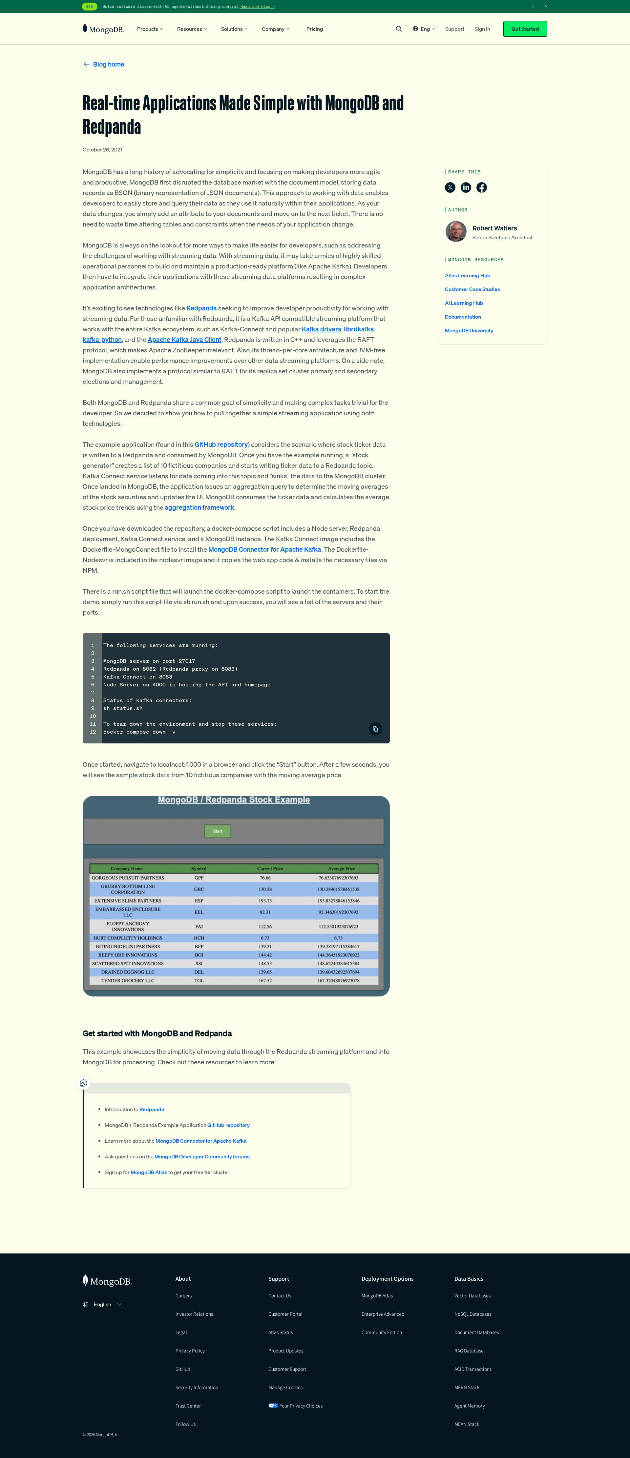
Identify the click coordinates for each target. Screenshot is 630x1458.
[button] (424, 28)
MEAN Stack (466, 1424)
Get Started (525, 29)
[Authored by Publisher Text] (375, 729)
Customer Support (287, 1369)
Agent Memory (469, 1405)
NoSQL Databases (472, 1313)
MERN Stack (466, 1387)
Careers (184, 1295)
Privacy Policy (190, 1350)
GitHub (183, 1369)
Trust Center (188, 1405)
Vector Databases (472, 1295)
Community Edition (382, 1332)
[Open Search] (399, 28)
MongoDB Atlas (377, 1295)
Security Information (197, 1387)
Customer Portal (285, 1313)
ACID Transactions (473, 1369)
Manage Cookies (285, 1387)
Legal (181, 1332)
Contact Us (279, 1295)
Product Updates (285, 1350)
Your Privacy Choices (301, 1405)
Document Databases (476, 1332)
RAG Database (469, 1350)
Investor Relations (194, 1313)
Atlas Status (280, 1332)
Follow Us (186, 1424)
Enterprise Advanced (383, 1313)
